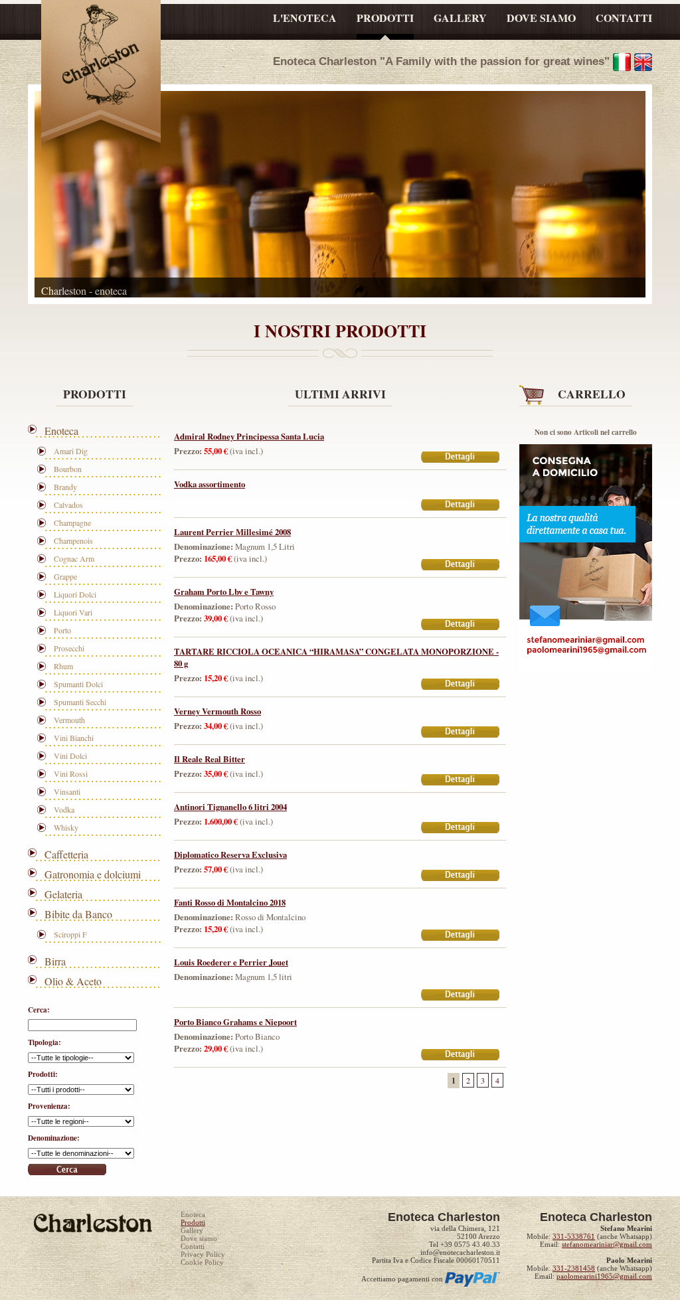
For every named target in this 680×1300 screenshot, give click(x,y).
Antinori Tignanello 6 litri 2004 (230, 807)
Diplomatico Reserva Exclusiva (230, 854)
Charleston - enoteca (101, 58)
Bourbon (68, 468)
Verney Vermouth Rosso (217, 711)
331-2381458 (573, 1268)
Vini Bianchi (74, 737)
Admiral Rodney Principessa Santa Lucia (249, 436)
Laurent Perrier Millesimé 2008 (232, 532)
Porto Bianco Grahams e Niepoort (235, 1022)
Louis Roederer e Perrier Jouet (231, 962)
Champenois (73, 540)
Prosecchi (69, 648)
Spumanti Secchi (80, 701)
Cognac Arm (74, 558)
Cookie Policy (202, 1262)
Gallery (192, 1230)
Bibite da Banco (78, 914)
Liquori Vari (73, 612)
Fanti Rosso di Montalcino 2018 (230, 902)
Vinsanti (67, 791)
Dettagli (461, 457)
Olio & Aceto (73, 981)
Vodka (64, 809)
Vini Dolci (70, 755)
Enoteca (61, 431)
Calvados (68, 504)
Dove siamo (199, 1238)
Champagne (72, 522)
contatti (624, 17)
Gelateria (63, 894)
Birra (55, 961)
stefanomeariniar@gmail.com (607, 1244)
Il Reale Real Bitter (209, 759)
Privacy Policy (203, 1254)
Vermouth (69, 719)
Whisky (66, 827)
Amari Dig (71, 451)
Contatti (193, 1246)
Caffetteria (66, 854)
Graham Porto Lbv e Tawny (224, 592)
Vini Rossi (71, 773)
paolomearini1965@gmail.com (604, 1276)
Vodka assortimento (209, 484)
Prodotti (193, 1222)
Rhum (63, 666)
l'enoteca (305, 17)
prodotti (385, 17)
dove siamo (541, 17)
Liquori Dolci (75, 594)
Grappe (65, 576)
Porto (62, 630)
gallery (460, 17)
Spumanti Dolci (78, 684)
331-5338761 (573, 1236)
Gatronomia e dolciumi (92, 874)
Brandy (65, 486)
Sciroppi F (70, 934)
